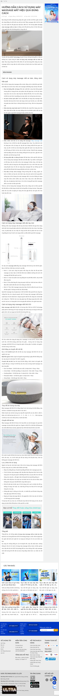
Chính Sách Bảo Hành (35, 645)
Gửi (56, 630)
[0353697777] (54, 678)
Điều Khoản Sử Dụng (35, 655)
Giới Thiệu (3, 643)
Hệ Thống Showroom (6, 651)
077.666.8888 (33, 631)
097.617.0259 (33, 625)
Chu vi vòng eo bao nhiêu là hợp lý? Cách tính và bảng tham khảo (48, 609)
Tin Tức (5, 1)
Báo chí (2, 645)
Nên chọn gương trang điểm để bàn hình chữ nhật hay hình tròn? (10, 609)
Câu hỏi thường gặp (34, 666)
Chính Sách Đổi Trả (34, 647)
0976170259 (25, 657)
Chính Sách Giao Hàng (35, 649)
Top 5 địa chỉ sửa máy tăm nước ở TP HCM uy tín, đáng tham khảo (29, 585)
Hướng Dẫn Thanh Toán (35, 660)
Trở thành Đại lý (19, 645)
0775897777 (23, 659)
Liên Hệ (2, 653)
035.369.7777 (13, 632)
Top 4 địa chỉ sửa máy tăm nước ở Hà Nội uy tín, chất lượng (48, 585)
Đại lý (2, 649)
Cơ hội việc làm (18, 647)
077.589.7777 (13, 626)
